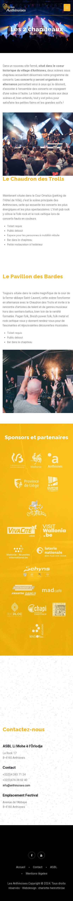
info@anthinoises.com (16, 785)
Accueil (20, 867)
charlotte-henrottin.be (51, 888)
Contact (37, 867)
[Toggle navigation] (67, 7)
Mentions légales (36, 873)
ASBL (53, 867)
